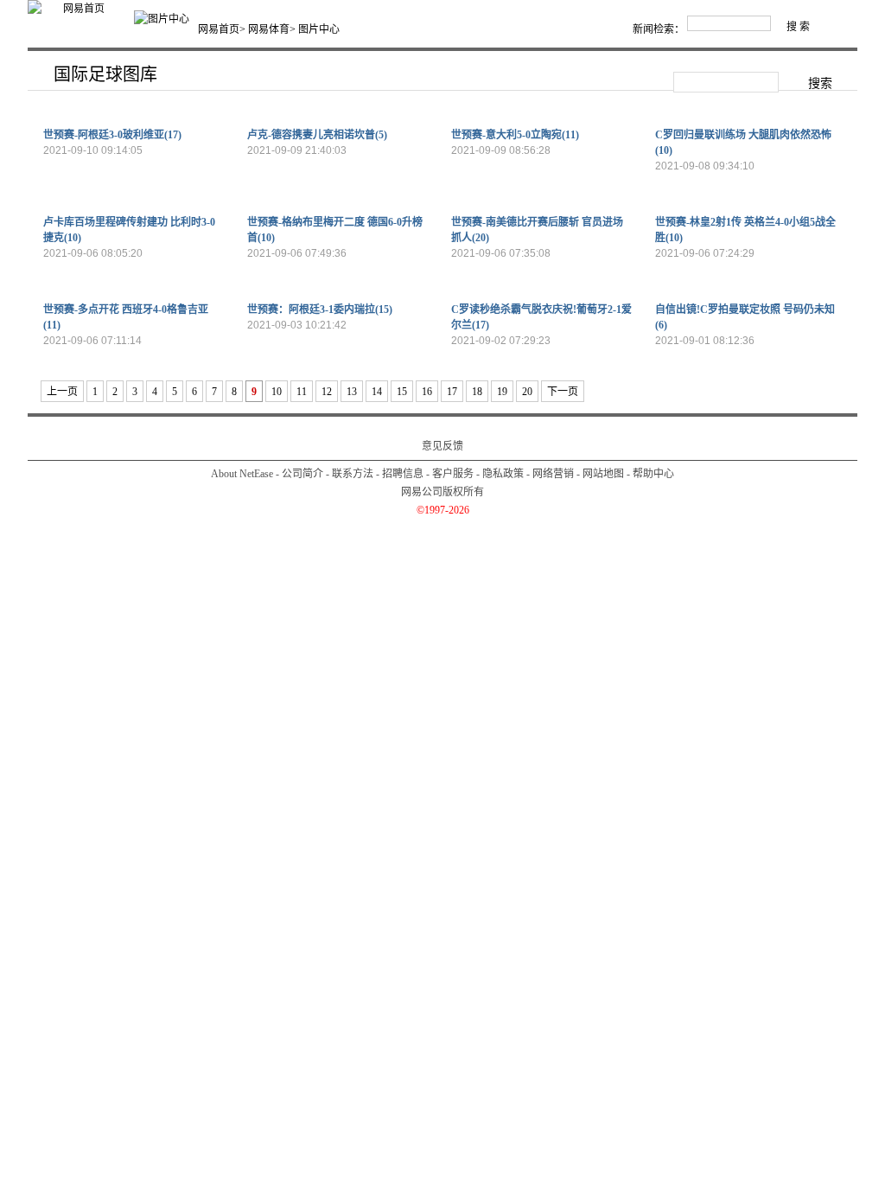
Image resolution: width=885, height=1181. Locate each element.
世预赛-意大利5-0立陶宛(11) (515, 135)
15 (402, 392)
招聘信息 (402, 474)
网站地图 (603, 474)
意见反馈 (442, 446)
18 (477, 392)
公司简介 (302, 474)
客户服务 (453, 474)
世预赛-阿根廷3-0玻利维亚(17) (112, 135)
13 (352, 392)
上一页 (62, 392)
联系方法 (352, 474)
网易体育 (269, 29)
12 (327, 392)
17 (452, 392)
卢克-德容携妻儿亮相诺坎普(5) (317, 135)
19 (502, 392)
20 (527, 392)
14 (377, 392)
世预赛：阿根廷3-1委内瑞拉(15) (319, 309)
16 (427, 392)
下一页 (562, 392)
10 (276, 392)
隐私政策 (503, 474)
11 (301, 392)
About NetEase (242, 474)
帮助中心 (653, 474)
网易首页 (218, 29)
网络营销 (553, 474)
